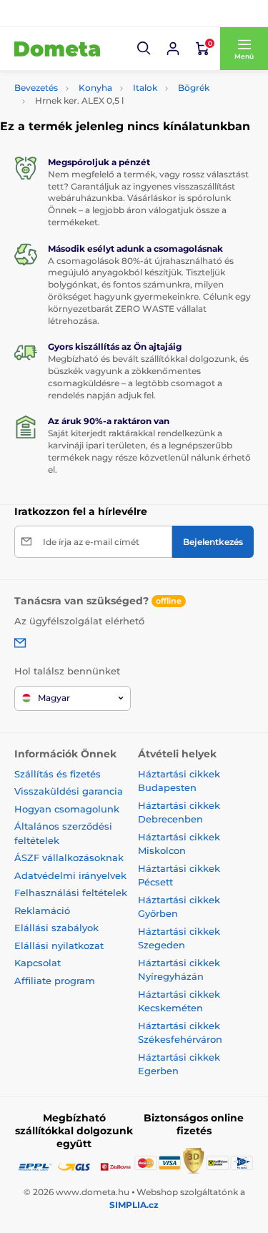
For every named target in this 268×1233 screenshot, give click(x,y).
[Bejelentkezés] (173, 48)
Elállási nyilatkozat (59, 945)
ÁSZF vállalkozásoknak (69, 857)
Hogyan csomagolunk (66, 809)
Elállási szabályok (56, 927)
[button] (144, 48)
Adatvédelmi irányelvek (70, 875)
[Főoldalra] (57, 49)
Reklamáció (42, 910)
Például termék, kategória (109, 83)
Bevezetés (36, 87)
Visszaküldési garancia (68, 791)
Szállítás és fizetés (57, 774)
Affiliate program (54, 980)
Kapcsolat (37, 962)
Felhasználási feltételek (70, 892)
